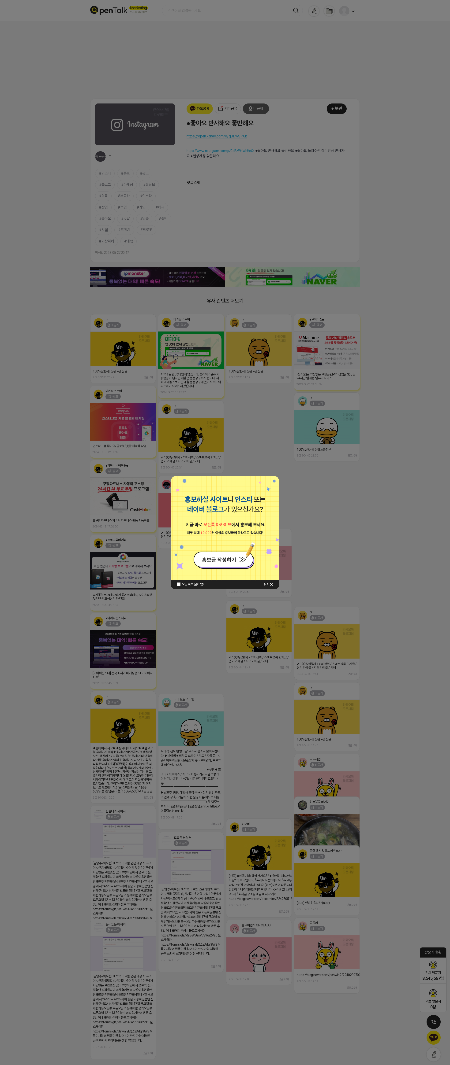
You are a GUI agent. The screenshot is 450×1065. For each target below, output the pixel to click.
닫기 (266, 584)
